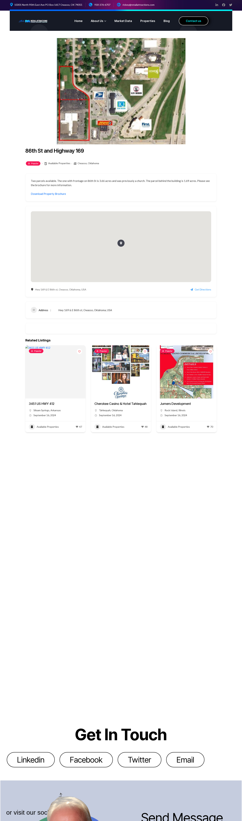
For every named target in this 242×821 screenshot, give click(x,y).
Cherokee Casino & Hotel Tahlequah (120, 404)
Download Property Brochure (48, 193)
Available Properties (59, 163)
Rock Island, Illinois (175, 410)
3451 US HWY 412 (41, 404)
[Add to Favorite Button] (79, 351)
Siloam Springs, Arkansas (47, 410)
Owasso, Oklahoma (88, 163)
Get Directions (203, 289)
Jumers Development (175, 404)
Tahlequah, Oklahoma (111, 410)
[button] (121, 243)
